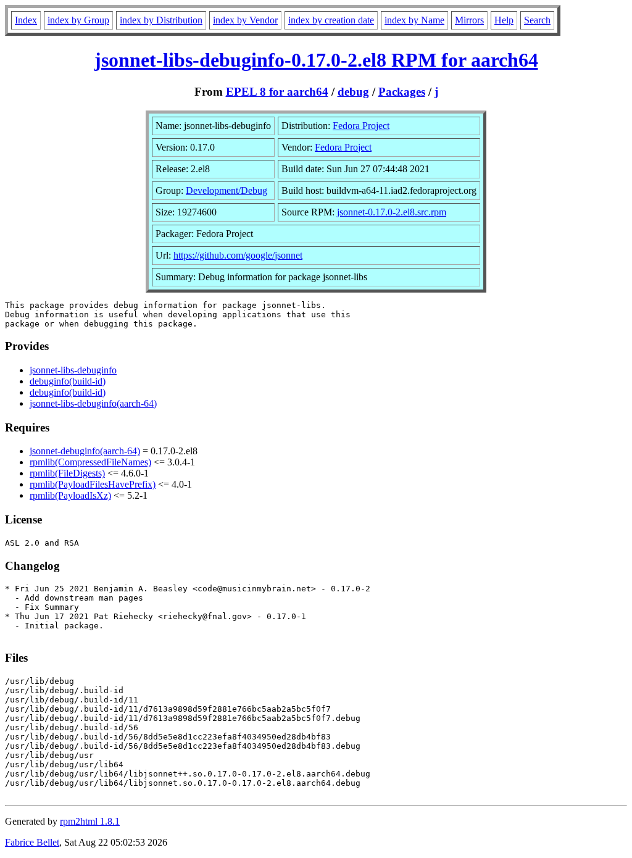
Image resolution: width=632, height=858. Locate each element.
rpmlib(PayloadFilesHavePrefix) (93, 484)
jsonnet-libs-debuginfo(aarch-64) (93, 403)
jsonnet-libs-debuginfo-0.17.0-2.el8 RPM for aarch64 (316, 60)
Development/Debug (226, 190)
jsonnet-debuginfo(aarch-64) (85, 451)
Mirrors (469, 20)
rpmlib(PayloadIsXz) (70, 495)
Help (504, 20)
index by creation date (331, 20)
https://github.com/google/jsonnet (237, 255)
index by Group (78, 20)
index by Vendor (245, 20)
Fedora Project (361, 125)
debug (353, 91)
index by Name (414, 20)
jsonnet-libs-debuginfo (73, 370)
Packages (401, 91)
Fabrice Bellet (32, 842)
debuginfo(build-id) (68, 381)
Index (26, 20)
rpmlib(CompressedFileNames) (90, 462)
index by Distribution (161, 20)
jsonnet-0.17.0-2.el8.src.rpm (391, 212)
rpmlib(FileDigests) (67, 473)
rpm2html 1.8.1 (90, 821)
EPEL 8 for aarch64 (277, 91)
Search (537, 20)
